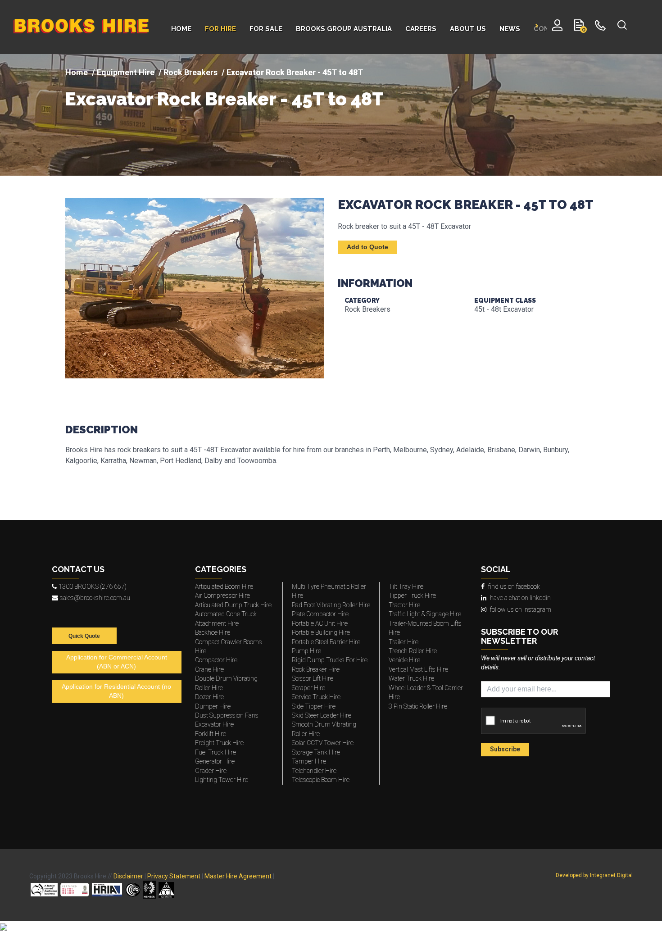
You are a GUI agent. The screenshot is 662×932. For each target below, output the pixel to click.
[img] (331, 115)
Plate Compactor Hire (320, 614)
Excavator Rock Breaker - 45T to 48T (224, 99)
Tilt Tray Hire (406, 586)
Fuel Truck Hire (215, 752)
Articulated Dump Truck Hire (233, 605)
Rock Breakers (190, 72)
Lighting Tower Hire (221, 779)
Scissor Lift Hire (312, 678)
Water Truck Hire (411, 678)
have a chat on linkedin (520, 597)
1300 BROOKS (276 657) (93, 586)
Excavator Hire (214, 724)
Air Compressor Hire (222, 595)
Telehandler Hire (314, 770)
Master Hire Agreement (238, 876)
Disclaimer (128, 876)
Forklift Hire (210, 733)
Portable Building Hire (321, 632)
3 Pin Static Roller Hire (418, 706)
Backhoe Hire (212, 632)
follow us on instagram (520, 609)
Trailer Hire (403, 642)
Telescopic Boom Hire (320, 779)
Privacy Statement (173, 876)
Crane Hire (209, 669)
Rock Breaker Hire (316, 669)
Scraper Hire (308, 687)
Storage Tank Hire (316, 752)
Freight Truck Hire (219, 742)
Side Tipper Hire (314, 706)
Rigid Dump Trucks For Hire (329, 660)
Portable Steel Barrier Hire (326, 642)
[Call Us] (600, 27)
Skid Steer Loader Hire (321, 715)
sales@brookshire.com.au (95, 597)
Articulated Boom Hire (224, 586)
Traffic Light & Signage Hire (425, 614)
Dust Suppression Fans (226, 715)
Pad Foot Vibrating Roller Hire (331, 605)
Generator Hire (215, 761)
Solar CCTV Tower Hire (323, 742)
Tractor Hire (404, 605)
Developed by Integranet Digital (594, 875)
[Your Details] (557, 27)
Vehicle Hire (404, 660)
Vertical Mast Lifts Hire (418, 669)
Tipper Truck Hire (412, 595)
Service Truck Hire (316, 696)
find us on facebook (514, 586)
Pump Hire (306, 651)
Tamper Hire (309, 761)
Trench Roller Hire (413, 651)
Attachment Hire (217, 623)
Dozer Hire (209, 696)
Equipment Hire (125, 72)
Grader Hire (211, 770)
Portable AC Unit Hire (320, 623)
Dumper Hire (213, 706)
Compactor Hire (216, 660)
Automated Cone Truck (226, 614)
